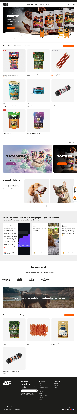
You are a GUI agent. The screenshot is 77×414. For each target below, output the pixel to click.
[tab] (7, 46)
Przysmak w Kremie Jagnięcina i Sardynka (10, 75)
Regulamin (41, 397)
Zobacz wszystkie (68, 45)
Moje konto (56, 383)
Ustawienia (56, 387)
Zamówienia (56, 385)
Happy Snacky (8, 409)
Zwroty (40, 399)
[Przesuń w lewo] (70, 141)
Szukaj (40, 383)
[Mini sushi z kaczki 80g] (14, 120)
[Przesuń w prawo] (73, 141)
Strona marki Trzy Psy (43, 387)
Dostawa (41, 391)
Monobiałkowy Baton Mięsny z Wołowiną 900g (59, 103)
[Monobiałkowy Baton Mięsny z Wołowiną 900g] (62, 90)
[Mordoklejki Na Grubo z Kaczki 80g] (38, 120)
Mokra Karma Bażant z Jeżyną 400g (9, 105)
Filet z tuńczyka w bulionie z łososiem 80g (34, 105)
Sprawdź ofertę (11, 163)
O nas (40, 385)
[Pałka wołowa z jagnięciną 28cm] (62, 60)
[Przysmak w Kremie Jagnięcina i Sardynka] (14, 60)
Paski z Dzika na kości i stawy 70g (33, 74)
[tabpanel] (38, 92)
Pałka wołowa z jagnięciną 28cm (57, 74)
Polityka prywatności (43, 395)
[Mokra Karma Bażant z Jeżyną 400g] (14, 90)
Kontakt (40, 393)
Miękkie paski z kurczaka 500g (32, 343)
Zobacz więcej (69, 315)
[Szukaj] (69, 4)
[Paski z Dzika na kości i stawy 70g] (38, 60)
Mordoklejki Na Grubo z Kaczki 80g (33, 133)
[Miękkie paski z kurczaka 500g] (38, 329)
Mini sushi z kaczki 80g (7, 133)
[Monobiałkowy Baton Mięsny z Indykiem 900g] (14, 358)
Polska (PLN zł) (11, 406)
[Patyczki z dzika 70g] (62, 329)
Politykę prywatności (30, 394)
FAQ (40, 389)
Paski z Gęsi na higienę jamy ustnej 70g (10, 343)
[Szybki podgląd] (24, 51)
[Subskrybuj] (36, 391)
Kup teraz (11, 27)
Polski (4, 407)
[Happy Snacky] (9, 280)
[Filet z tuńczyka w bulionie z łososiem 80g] (38, 90)
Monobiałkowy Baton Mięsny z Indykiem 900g (11, 371)
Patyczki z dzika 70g (55, 343)
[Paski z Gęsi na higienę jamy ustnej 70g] (14, 329)
